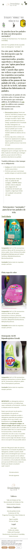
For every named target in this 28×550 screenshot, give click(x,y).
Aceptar (4, 547)
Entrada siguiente (14, 475)
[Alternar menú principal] (3, 4)
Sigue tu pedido (13, 519)
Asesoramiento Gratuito (13, 504)
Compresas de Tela (13, 513)
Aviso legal (14, 528)
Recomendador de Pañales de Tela (13, 502)
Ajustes (18, 547)
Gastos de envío (13, 536)
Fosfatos (7, 167)
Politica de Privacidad (14, 532)
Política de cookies (13, 530)
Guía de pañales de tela (13, 511)
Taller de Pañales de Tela (14, 500)
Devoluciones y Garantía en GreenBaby (14, 534)
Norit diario (6, 216)
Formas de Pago (13, 521)
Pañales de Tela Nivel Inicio (9, 39)
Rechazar (12, 547)
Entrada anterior (14, 472)
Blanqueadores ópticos (11, 112)
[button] (22, 4)
